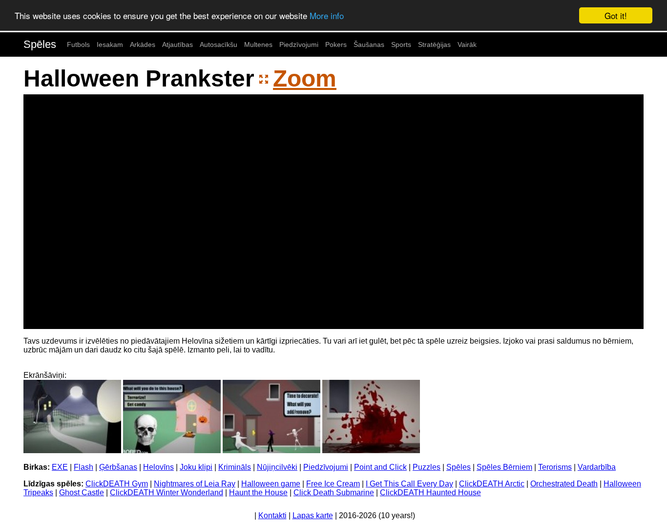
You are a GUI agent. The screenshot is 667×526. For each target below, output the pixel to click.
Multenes (258, 44)
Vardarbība (597, 467)
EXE (60, 467)
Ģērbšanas (118, 467)
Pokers (336, 44)
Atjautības (177, 44)
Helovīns (158, 467)
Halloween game (270, 484)
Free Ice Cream (333, 484)
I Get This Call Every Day (409, 484)
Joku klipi (196, 467)
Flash (83, 467)
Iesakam (110, 44)
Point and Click (380, 467)
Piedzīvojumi (298, 44)
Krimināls (234, 467)
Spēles (39, 44)
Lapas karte (312, 515)
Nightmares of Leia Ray (194, 484)
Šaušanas (369, 44)
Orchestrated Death (564, 484)
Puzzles (426, 467)
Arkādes (142, 44)
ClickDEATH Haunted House (430, 492)
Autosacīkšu (218, 44)
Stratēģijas (434, 44)
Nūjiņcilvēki (277, 467)
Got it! (615, 15)
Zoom (304, 78)
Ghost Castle (81, 492)
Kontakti (272, 515)
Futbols (78, 44)
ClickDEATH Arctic (491, 484)
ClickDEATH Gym (116, 484)
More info (327, 16)
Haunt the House (258, 492)
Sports (401, 44)
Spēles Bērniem (504, 467)
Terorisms (555, 467)
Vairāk (467, 44)
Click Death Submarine (333, 492)
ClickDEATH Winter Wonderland (166, 492)
